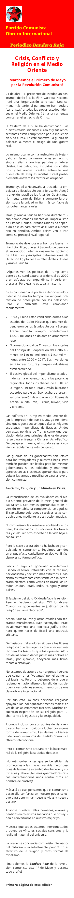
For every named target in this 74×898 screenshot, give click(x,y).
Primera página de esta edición (29, 885)
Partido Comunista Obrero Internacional (29, 30)
